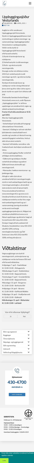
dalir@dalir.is (17, 387)
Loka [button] (4, 460)
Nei (24, 316)
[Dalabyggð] (4, 3)
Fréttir (6, 25)
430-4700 (17, 382)
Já (10, 316)
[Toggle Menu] (17, 3)
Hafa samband (17, 394)
